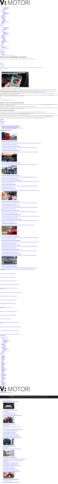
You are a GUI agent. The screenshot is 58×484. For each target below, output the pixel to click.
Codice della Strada (5, 348)
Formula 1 (4, 345)
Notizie (2, 16)
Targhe (2, 372)
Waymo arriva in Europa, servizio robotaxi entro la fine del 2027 (8, 299)
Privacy (16, 397)
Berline (2, 361)
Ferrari (2, 380)
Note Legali (14, 397)
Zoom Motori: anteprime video (5, 21)
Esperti (2, 23)
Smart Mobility (3, 17)
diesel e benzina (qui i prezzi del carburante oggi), (19, 91)
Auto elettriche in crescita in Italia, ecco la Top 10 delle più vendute (8, 280)
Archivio (11, 392)
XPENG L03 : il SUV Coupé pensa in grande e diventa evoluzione (10, 126)
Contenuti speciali (2, 392)
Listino (4, 339)
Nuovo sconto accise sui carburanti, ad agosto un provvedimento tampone (9, 330)
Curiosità (3, 22)
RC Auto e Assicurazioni (6, 13)
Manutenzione (5, 12)
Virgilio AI (3, 15)
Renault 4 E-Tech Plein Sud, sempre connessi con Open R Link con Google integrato (12, 127)
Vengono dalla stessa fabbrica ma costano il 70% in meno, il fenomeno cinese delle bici (11, 292)
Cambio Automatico (4, 385)
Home (2, 53)
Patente (4, 11)
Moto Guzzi (3, 367)
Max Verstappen (4, 383)
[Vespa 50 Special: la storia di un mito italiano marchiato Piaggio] (30, 469)
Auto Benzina (3, 357)
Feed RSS (8, 392)
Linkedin (3, 66)
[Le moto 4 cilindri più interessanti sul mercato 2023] (30, 420)
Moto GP (4, 19)
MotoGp (3, 379)
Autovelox (3, 371)
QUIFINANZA (41, 396)
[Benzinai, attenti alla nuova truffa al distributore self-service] (30, 461)
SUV (2, 360)
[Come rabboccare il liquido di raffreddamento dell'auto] (30, 475)
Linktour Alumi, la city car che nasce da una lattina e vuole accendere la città (9, 322)
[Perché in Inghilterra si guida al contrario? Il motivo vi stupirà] (30, 464)
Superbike (3, 366)
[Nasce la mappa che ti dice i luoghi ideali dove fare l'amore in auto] (30, 436)
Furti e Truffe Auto (4, 377)
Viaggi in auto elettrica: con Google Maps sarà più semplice (9, 99)
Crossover (3, 359)
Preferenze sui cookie (23, 397)
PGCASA (28, 396)
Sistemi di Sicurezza (4, 374)
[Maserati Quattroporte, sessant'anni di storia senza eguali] (30, 433)
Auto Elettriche (5, 9)
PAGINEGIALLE (20, 396)
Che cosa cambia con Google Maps (6, 100)
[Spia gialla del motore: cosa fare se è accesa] (30, 411)
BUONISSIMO (44, 396)
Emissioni (3, 384)
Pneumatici (3, 370)
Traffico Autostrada (4, 46)
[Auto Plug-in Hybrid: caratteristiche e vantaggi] (30, 442)
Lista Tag (3, 355)
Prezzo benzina (3, 47)
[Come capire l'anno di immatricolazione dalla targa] (30, 406)
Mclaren (3, 381)
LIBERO (15, 396)
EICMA (3, 368)
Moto (2, 10)
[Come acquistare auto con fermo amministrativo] (30, 453)
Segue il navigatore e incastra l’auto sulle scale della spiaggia (9, 128)
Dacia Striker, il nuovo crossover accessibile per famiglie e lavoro (8, 273)
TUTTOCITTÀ (34, 396)
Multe (2, 376)
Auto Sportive (3, 363)
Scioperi (4, 14)
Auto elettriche (2, 119)
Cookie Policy (19, 397)
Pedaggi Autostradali (4, 375)
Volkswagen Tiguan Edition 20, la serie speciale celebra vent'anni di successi (9, 284)
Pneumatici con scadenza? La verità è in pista (5, 318)
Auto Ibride (4, 342)
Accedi (1, 5)
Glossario (3, 347)
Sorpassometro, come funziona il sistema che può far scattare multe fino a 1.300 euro (10, 326)
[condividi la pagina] (0, 70)
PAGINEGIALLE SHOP (24, 396)
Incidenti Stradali (4, 378)
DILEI (36, 396)
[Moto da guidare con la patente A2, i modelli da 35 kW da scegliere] (30, 414)
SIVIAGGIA (39, 396)
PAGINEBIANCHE (31, 396)
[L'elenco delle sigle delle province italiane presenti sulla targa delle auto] (30, 428)
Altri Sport (4, 20)
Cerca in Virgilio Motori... (3, 391)
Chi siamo (12, 397)
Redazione (3, 352)
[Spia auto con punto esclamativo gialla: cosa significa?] (30, 400)
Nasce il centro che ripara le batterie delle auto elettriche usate (7, 303)
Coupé (2, 362)
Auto (2, 6)
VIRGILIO (17, 396)
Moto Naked (3, 364)
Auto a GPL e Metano (6, 8)
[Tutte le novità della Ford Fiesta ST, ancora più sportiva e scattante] (30, 447)
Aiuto (26, 397)
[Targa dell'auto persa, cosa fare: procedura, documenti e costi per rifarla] (30, 458)
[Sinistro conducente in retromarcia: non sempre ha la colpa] (30, 425)
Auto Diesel (3, 358)
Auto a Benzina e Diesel (6, 7)
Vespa (2, 365)
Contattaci (6, 392)
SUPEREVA (47, 396)
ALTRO (1, 25)
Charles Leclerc (3, 382)
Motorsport (3, 18)
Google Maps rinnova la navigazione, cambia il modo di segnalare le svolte (11, 125)
